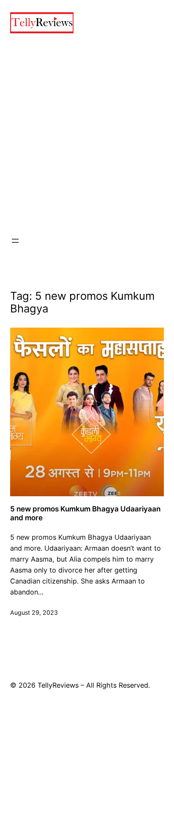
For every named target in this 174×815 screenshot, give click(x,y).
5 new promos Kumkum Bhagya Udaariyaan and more (85, 513)
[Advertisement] (87, 134)
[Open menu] (15, 241)
